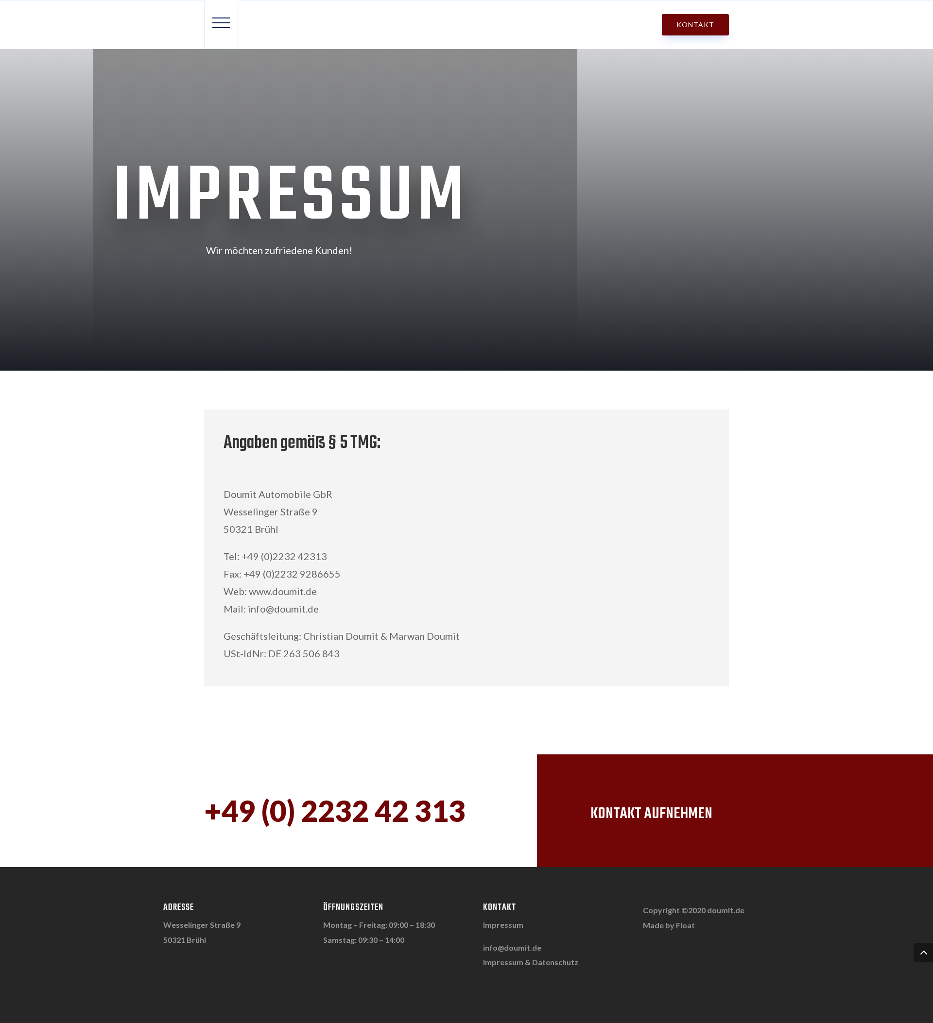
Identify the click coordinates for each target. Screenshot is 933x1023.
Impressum (503, 924)
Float (685, 925)
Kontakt (695, 24)
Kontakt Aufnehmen (651, 813)
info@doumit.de (512, 947)
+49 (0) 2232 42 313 (335, 810)
